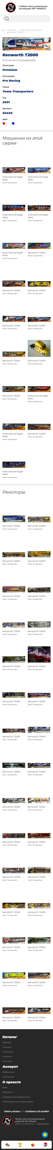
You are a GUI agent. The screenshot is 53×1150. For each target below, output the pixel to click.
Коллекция (8, 1077)
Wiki (4, 1088)
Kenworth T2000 (36, 252)
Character (7, 1052)
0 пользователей (26, 60)
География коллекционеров (17, 1102)
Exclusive (7, 1061)
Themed (6, 1047)
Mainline (6, 1042)
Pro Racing (11, 80)
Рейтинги (7, 1092)
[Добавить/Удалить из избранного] (46, 39)
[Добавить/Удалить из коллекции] (46, 45)
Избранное (8, 1072)
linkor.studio (43, 1124)
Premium (7, 1056)
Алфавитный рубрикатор (16, 1097)
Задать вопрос (12, 1111)
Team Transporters (17, 91)
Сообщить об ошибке (37, 1111)
